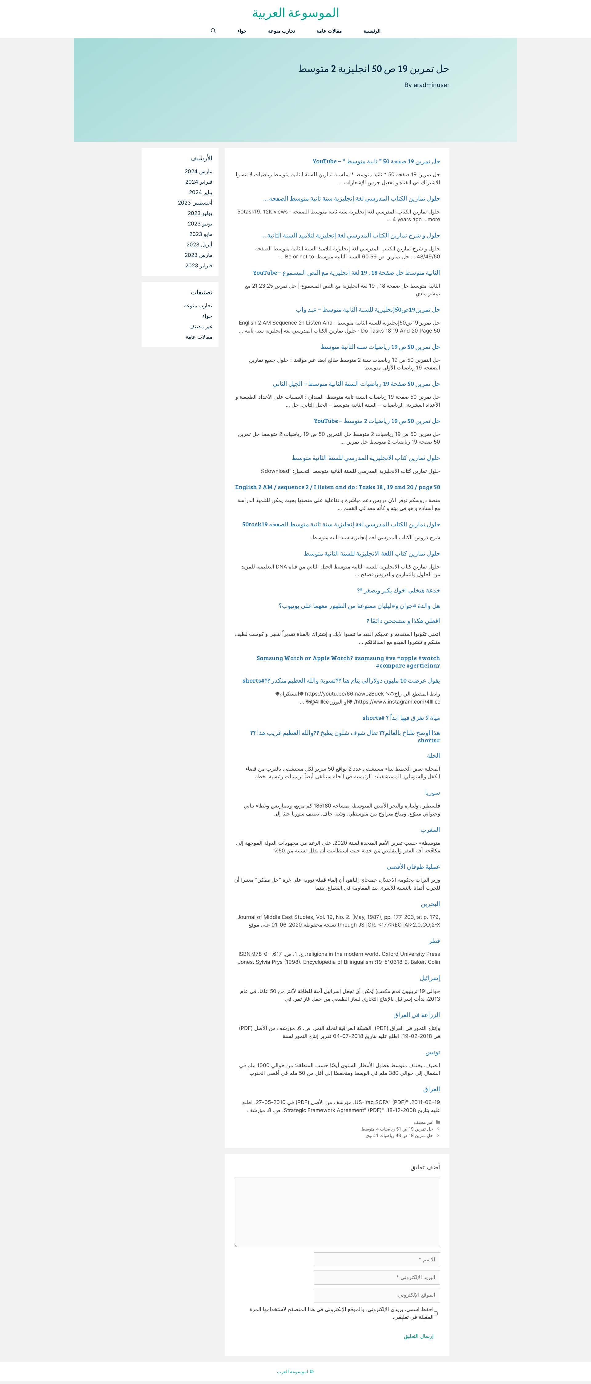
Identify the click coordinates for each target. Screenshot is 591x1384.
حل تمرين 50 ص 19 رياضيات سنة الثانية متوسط (380, 346)
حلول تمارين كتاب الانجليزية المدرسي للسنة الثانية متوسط (366, 457)
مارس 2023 (198, 255)
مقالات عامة (329, 31)
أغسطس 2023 (195, 203)
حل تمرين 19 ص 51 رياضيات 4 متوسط (397, 1128)
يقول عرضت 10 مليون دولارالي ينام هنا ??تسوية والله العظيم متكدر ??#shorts (341, 680)
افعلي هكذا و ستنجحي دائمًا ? (403, 620)
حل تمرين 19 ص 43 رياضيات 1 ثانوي (399, 1135)
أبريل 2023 (199, 244)
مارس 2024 (198, 171)
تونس (432, 1051)
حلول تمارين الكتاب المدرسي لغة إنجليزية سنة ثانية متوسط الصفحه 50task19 (341, 524)
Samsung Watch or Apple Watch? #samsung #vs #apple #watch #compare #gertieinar (348, 661)
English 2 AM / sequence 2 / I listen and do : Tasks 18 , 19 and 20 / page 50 (337, 486)
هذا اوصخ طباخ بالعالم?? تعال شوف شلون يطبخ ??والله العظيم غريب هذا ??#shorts (345, 736)
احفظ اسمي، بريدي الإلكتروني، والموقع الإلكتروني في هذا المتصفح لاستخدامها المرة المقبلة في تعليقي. (342, 1313)
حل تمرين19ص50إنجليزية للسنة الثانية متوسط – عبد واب (368, 309)
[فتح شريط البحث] (213, 31)
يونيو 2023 (200, 224)
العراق (431, 1088)
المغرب (430, 829)
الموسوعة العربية (295, 12)
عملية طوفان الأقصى (413, 866)
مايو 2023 (200, 234)
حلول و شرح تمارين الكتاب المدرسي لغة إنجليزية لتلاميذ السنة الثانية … (350, 235)
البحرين (430, 903)
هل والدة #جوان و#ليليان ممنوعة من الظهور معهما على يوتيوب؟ (359, 605)
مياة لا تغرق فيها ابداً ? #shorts (401, 717)
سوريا (432, 792)
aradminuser (431, 85)
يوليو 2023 (200, 213)
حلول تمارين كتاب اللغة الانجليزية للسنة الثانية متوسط (372, 553)
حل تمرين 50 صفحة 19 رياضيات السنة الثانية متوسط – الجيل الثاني (356, 383)
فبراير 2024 (198, 182)
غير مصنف (423, 1122)
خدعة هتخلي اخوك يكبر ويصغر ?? (398, 590)
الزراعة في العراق (416, 1014)
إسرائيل (430, 977)
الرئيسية (372, 31)
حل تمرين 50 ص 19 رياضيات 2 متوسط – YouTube (377, 420)
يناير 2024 (200, 192)
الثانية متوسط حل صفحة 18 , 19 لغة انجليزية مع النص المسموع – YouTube (346, 272)
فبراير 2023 (198, 265)
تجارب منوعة (281, 31)
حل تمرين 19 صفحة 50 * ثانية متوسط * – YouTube (376, 161)
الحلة (433, 755)
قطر (434, 940)
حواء (242, 31)
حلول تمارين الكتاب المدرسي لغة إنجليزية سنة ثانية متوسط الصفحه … (351, 198)
